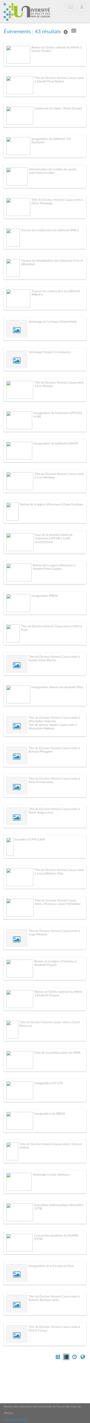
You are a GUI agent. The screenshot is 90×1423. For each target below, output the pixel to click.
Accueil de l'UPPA (15, 1419)
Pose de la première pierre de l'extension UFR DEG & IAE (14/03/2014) (53, 538)
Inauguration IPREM (45, 595)
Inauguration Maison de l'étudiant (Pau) (57, 687)
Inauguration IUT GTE (48, 1083)
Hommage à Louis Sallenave (51, 1174)
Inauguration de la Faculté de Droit (51, 1265)
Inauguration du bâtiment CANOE (56, 443)
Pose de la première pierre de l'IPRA (57, 1052)
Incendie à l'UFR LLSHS (30, 839)
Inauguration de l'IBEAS (49, 1113)
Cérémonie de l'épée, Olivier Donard (58, 108)
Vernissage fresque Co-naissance (49, 352)
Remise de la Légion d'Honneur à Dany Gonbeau (51, 504)
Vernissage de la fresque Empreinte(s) (52, 321)
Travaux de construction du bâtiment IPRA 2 (50, 230)
